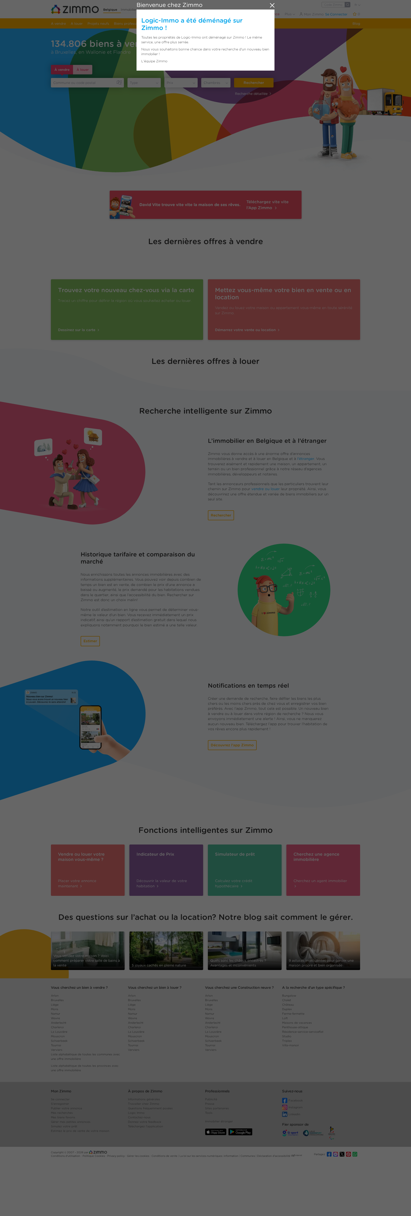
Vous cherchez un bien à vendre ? (79, 987)
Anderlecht (58, 1022)
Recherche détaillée (251, 94)
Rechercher (254, 83)
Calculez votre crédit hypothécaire (233, 883)
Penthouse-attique (295, 1027)
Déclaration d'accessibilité (273, 1156)
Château (288, 1004)
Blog (356, 23)
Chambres (212, 83)
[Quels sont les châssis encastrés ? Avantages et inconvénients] (245, 950)
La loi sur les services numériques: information (209, 1156)
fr (356, 5)
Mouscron (58, 1036)
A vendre (58, 23)
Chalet (286, 1000)
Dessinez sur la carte (77, 330)
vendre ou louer (265, 489)
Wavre (55, 1018)
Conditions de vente (165, 1156)
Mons (54, 1009)
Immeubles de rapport (171, 23)
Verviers (56, 1050)
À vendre (61, 70)
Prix (170, 83)
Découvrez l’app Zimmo (232, 745)
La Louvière (59, 1031)
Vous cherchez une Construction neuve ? (239, 987)
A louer (77, 23)
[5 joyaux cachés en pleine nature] (166, 949)
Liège (55, 1004)
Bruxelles (57, 1000)
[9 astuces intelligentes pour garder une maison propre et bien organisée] (323, 949)
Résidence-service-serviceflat (302, 1031)
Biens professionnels (131, 23)
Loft (285, 1018)
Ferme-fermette (293, 1013)
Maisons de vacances (297, 1022)
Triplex (287, 1040)
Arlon (55, 995)
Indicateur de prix (208, 23)
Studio (286, 1036)
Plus (289, 14)
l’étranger (305, 459)
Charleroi (57, 1027)
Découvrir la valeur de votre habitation (162, 883)
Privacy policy (116, 1156)
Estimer (90, 641)
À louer (83, 70)
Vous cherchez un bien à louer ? (154, 987)
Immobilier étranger (136, 9)
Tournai (56, 1045)
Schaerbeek (59, 1040)
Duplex (287, 1009)
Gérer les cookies (138, 1156)
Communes (248, 1156)
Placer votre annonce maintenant (77, 883)
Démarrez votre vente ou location (246, 330)
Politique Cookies (94, 1156)
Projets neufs (98, 23)
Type (134, 83)
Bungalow (289, 995)
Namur (55, 1013)
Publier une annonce (262, 14)
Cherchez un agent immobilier (320, 881)
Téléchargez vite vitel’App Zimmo (267, 204)
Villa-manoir (290, 1045)
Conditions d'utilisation (66, 1156)
